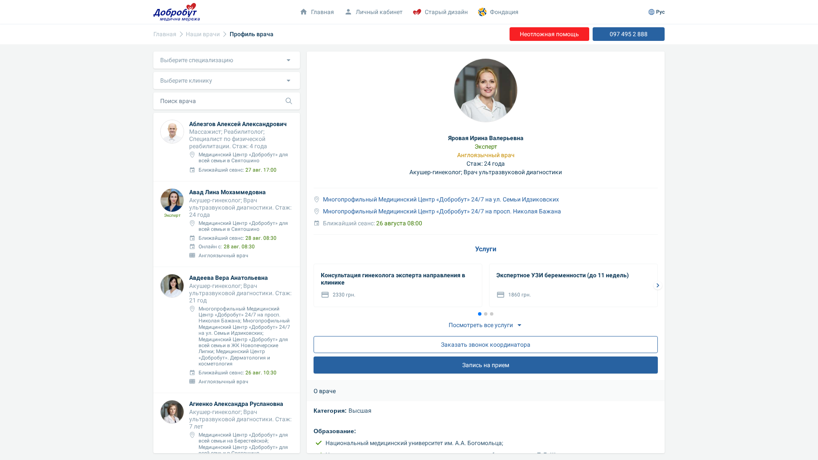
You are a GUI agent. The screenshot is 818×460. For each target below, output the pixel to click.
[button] (226, 60)
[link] (164, 34)
